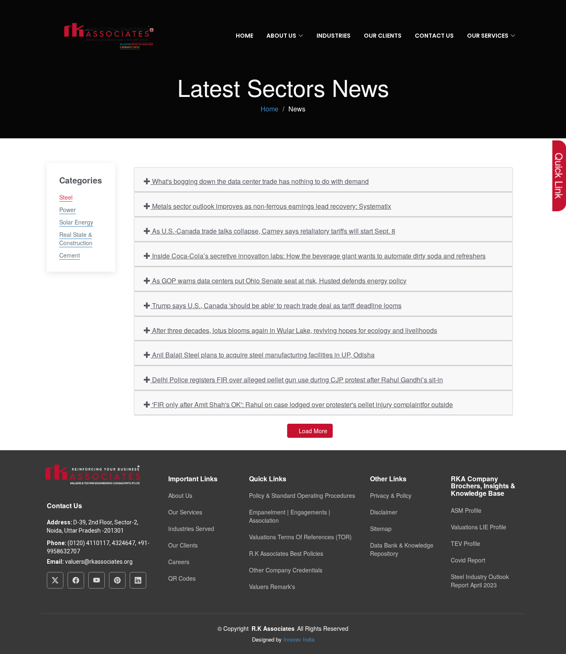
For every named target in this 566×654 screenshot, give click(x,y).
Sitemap (381, 528)
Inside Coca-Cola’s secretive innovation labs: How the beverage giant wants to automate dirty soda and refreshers (318, 256)
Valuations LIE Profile (478, 527)
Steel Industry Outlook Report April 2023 (480, 580)
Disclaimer (383, 512)
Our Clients (383, 35)
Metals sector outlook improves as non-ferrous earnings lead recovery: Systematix (270, 206)
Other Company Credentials (285, 570)
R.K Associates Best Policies (286, 553)
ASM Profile (466, 510)
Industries (334, 35)
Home (244, 35)
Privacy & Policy (390, 495)
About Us (180, 495)
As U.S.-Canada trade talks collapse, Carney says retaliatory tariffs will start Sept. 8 (272, 231)
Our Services (185, 512)
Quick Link (559, 176)
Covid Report (468, 560)
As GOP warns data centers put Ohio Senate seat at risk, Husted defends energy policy (278, 280)
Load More (312, 431)
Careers (178, 561)
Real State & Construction (75, 238)
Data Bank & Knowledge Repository (401, 549)
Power (67, 209)
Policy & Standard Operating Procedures (302, 495)
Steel (66, 197)
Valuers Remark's (272, 586)
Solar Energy (76, 222)
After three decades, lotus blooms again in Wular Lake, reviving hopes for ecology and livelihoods (293, 330)
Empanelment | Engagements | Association (289, 516)
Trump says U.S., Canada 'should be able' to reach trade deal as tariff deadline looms (276, 305)
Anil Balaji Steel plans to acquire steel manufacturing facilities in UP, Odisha (262, 355)
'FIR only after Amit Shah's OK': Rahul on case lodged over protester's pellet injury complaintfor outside (301, 404)
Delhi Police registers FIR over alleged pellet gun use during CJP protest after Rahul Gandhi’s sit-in (296, 379)
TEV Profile (465, 543)
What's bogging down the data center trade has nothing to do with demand (259, 181)
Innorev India (298, 639)
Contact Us (434, 35)
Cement (69, 255)
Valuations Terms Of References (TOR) (300, 537)
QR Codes (182, 578)
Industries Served (191, 528)
